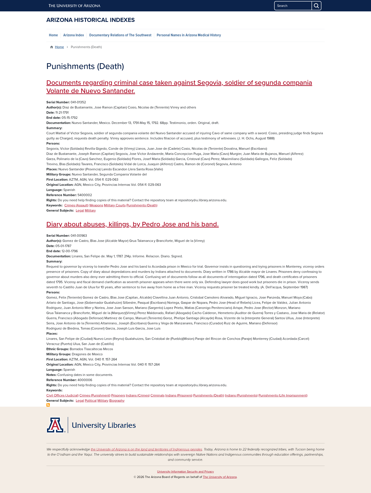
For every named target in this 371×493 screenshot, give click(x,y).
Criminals (157, 395)
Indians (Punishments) (241, 395)
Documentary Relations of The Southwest (120, 35)
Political (91, 400)
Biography (117, 400)
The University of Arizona (220, 477)
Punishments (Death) (141, 205)
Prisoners (118, 395)
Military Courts (115, 205)
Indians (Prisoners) (178, 395)
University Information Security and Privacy (185, 471)
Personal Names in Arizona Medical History (189, 35)
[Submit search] (316, 5)
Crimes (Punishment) (94, 395)
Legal (80, 210)
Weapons (96, 205)
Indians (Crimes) (138, 395)
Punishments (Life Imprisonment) (282, 395)
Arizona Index (73, 35)
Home (53, 35)
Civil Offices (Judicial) (62, 395)
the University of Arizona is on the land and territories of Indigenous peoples (146, 449)
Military (90, 210)
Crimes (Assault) (76, 205)
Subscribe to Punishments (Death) (48, 405)
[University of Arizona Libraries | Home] (91, 425)
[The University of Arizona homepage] (75, 5)
